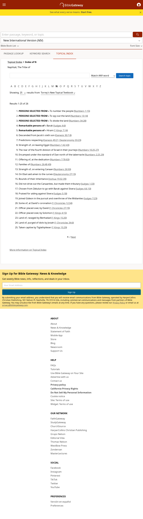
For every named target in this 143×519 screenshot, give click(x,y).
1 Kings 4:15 (59, 212)
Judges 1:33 (88, 183)
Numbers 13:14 (79, 115)
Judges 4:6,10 (83, 188)
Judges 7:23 (90, 198)
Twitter (54, 483)
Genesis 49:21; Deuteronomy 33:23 (62, 140)
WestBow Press (59, 445)
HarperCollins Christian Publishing (69, 430)
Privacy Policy (119, 302)
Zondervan (56, 449)
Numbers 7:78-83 (60, 159)
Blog (53, 343)
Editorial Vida (58, 438)
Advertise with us (60, 376)
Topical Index (64, 53)
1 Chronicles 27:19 (59, 208)
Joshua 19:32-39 (57, 178)
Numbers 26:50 (62, 169)
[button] (139, 5)
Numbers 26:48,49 (40, 164)
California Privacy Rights (64, 388)
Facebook (56, 467)
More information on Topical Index (28, 249)
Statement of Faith (60, 331)
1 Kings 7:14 (60, 130)
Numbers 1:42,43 (60, 145)
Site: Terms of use (60, 400)
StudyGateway (58, 422)
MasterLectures (59, 453)
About (54, 323)
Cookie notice (58, 396)
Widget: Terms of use (62, 404)
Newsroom (56, 347)
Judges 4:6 (59, 125)
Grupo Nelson (58, 434)
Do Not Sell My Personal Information (71, 392)
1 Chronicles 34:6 (64, 222)
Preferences (57, 505)
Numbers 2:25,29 (94, 154)
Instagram (56, 471)
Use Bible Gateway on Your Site (67, 373)
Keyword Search (40, 53)
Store (53, 339)
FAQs (53, 365)
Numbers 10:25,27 (88, 149)
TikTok (54, 479)
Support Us (57, 350)
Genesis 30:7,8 (63, 135)
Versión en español (61, 501)
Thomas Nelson (59, 441)
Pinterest (55, 475)
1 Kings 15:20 (59, 217)
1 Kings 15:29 (59, 227)
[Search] (137, 34)
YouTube (55, 487)
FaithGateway (58, 418)
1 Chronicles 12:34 (62, 203)
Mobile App (57, 335)
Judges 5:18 (60, 193)
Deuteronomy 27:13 (64, 174)
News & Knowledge (61, 327)
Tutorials (55, 369)
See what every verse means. (71, 12)
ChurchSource (58, 426)
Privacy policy (58, 384)
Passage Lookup (14, 53)
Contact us (56, 380)
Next (73, 237)
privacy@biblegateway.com (15, 305)
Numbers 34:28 (78, 120)
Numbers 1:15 (81, 111)
